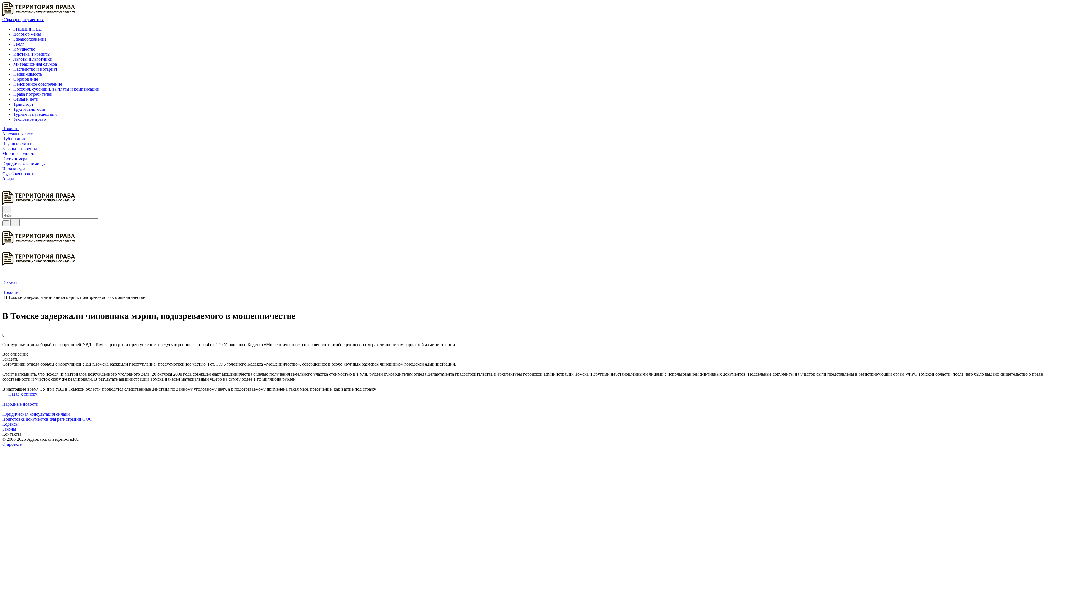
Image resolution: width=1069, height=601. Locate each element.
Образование (25, 79)
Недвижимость (27, 74)
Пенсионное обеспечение (37, 84)
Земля (18, 44)
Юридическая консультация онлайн (36, 414)
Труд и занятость (29, 109)
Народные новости (20, 404)
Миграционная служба (35, 64)
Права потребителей (32, 94)
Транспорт (23, 104)
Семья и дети (25, 99)
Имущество (24, 49)
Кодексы (10, 424)
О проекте (12, 444)
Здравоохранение (29, 39)
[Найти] (15, 222)
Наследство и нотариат (35, 69)
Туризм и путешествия (35, 114)
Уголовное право (29, 119)
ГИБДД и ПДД (27, 29)
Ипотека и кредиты (31, 54)
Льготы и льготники (32, 59)
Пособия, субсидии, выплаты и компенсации (56, 89)
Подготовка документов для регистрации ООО (47, 419)
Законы (9, 429)
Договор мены (27, 34)
